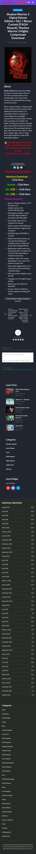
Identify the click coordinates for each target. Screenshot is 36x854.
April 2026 (5, 523)
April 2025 (5, 572)
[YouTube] (8, 488)
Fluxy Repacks (6, 759)
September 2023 (7, 650)
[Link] (23, 361)
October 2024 (6, 597)
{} (25, 360)
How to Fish (19, 426)
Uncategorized (6, 832)
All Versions (5, 714)
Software (5, 816)
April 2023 (5, 670)
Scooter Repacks (7, 812)
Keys (3, 775)
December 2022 (7, 687)
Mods (3, 787)
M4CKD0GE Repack (8, 779)
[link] (18, 158)
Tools (3, 824)
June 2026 (5, 515)
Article (4, 722)
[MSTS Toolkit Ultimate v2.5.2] (10, 391)
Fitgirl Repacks (18, 10)
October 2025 (6, 548)
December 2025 (7, 540)
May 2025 (5, 568)
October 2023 (6, 646)
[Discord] (13, 488)
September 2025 (7, 552)
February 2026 (6, 532)
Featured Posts (6, 750)
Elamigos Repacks (7, 746)
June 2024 (5, 613)
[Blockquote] (18, 361)
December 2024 (7, 589)
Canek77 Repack (7, 730)
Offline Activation (7, 795)
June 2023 (5, 662)
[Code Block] (21, 361)
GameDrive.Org (14, 844)
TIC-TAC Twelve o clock (23, 407)
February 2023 (6, 679)
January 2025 (6, 585)
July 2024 (5, 609)
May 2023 (5, 666)
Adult (3, 710)
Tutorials (4, 828)
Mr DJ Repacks (6, 791)
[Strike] (11, 361)
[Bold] (4, 361)
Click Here (17, 179)
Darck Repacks (6, 738)
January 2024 (6, 634)
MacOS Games (6, 783)
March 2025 (5, 576)
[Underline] (9, 361)
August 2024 (6, 605)
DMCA (20, 844)
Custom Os (5, 734)
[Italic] (6, 361)
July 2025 (5, 560)
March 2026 (5, 528)
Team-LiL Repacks (7, 820)
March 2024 (5, 626)
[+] (28, 360)
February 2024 (6, 630)
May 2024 (5, 617)
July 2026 (5, 511)
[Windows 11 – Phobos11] (10, 401)
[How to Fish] (10, 427)
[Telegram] (18, 488)
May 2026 (5, 519)
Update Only (6, 836)
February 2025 (6, 581)
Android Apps (6, 718)
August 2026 (6, 507)
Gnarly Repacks (6, 767)
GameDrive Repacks (8, 763)
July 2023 (5, 658)
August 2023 (6, 654)
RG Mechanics (6, 803)
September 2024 (7, 601)
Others (4, 799)
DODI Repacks (6, 742)
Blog (3, 726)
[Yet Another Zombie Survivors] (10, 417)
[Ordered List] (13, 361)
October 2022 (6, 695)
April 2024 (5, 621)
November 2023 (7, 642)
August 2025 (6, 556)
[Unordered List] (16, 361)
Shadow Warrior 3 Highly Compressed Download (18, 299)
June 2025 (5, 564)
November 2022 (7, 691)
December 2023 (7, 638)
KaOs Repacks (6, 771)
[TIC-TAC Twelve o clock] (10, 409)
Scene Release (6, 808)
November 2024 (7, 593)
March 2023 (5, 674)
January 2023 (6, 683)
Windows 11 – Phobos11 (22, 399)
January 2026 (6, 536)
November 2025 (7, 544)
